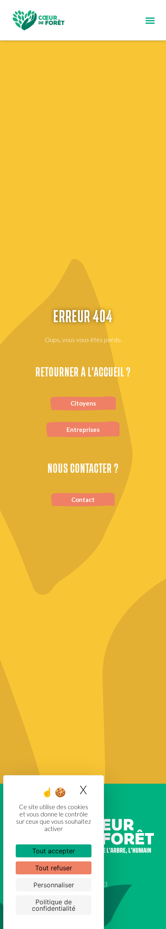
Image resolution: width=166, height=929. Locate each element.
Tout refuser (53, 868)
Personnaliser (53, 885)
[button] (150, 20)
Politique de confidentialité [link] (53, 905)
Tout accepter (53, 851)
